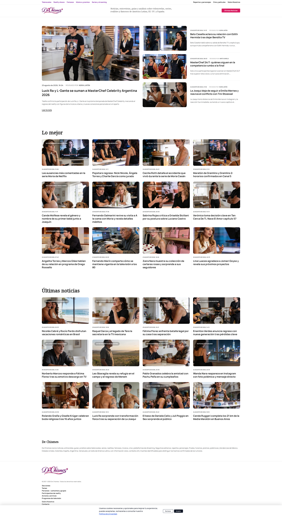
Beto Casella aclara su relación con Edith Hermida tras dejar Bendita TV (214, 36)
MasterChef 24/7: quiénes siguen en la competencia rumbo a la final (212, 64)
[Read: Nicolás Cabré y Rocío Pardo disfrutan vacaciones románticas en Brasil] (65, 310)
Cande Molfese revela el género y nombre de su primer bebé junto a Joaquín (61, 218)
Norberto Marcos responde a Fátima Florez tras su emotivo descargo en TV (64, 375)
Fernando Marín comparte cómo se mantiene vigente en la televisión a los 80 (114, 264)
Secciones (46, 485)
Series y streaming (99, 2)
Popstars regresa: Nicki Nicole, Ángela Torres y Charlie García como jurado (114, 174)
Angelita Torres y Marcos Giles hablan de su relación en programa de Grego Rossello (64, 264)
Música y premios (83, 2)
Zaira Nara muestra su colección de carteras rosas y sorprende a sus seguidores (163, 264)
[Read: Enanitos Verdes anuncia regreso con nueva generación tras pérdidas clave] (216, 310)
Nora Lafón (223, 30)
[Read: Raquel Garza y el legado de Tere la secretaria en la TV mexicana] (115, 310)
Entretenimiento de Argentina (56, 143)
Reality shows (59, 2)
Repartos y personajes (202, 2)
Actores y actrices (49, 496)
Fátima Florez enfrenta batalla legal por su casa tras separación (166, 333)
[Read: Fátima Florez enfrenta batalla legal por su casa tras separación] (166, 310)
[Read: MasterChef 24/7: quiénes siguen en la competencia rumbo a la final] (165, 66)
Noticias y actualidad (154, 58)
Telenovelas (46, 2)
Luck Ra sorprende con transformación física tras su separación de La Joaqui (115, 417)
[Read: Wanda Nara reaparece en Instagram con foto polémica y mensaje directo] (216, 353)
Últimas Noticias (230, 10)
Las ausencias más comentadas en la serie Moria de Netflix (63, 174)
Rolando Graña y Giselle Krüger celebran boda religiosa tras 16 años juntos (65, 417)
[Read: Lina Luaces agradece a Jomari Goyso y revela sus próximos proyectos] (216, 240)
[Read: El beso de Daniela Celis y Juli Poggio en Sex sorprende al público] (166, 395)
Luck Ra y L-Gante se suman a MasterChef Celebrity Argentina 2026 (89, 92)
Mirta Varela (224, 59)
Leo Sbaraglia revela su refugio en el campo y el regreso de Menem (113, 375)
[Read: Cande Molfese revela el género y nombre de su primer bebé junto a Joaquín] (65, 195)
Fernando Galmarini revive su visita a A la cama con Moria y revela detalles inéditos (114, 218)
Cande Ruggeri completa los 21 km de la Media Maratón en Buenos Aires (216, 417)
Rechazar (168, 511)
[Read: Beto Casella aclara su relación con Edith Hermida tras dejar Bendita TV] (165, 38)
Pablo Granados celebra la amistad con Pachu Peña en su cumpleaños (165, 375)
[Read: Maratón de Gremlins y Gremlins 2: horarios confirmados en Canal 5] (216, 152)
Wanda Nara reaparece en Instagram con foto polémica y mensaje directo (214, 375)
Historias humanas (103, 231)
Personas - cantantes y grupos (54, 491)
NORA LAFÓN (84, 85)
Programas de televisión (51, 498)
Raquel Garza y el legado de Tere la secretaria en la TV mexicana (112, 333)
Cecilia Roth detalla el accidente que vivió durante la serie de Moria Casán (164, 174)
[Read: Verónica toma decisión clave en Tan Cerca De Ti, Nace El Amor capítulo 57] (216, 195)
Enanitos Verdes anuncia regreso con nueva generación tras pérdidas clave (215, 333)
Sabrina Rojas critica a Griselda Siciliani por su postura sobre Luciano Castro (166, 217)
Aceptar (178, 511)
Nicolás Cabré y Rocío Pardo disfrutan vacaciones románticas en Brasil (64, 333)
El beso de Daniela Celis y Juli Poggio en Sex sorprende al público (165, 417)
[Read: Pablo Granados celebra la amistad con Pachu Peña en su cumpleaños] (166, 353)
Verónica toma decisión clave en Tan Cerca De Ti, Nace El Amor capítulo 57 (214, 217)
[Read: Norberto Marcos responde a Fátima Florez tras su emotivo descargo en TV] (65, 353)
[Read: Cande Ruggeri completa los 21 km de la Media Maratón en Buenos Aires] (216, 395)
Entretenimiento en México (206, 143)
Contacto (45, 504)
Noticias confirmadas (54, 30)
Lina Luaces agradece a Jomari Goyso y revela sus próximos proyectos (216, 262)
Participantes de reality (51, 493)
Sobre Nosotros (234, 2)
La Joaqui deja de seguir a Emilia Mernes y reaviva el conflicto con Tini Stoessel (214, 92)
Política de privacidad (108, 514)
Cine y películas (219, 2)
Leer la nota (47, 110)
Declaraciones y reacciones (157, 30)
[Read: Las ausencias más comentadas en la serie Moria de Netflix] (65, 152)
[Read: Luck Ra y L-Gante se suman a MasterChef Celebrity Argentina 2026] (90, 53)
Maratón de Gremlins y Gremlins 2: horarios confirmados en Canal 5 (213, 174)
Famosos (70, 2)
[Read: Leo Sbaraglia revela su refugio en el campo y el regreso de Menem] (115, 353)
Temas (44, 488)
